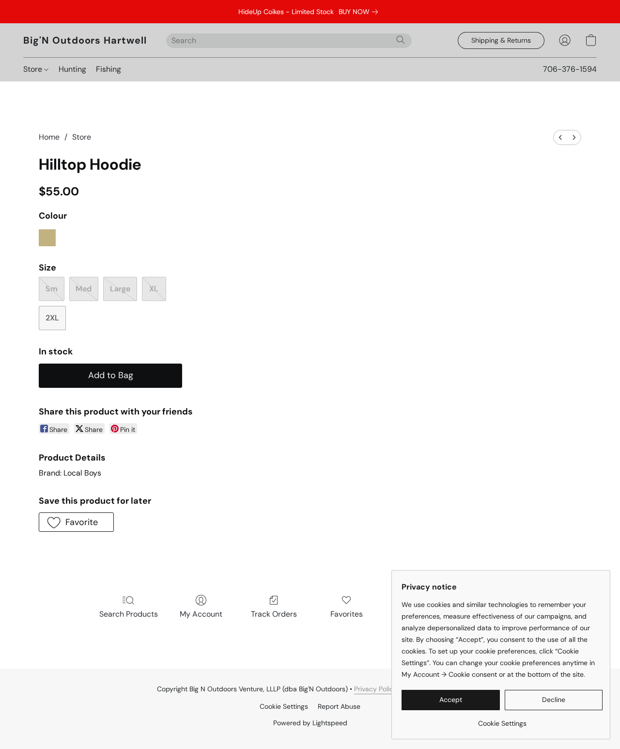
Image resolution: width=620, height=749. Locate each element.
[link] (360, 11)
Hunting (72, 69)
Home (49, 137)
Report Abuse (339, 706)
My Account (201, 614)
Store (33, 69)
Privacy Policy (375, 689)
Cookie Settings (284, 706)
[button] (85, 40)
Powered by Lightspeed (310, 722)
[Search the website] (400, 40)
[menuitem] (560, 137)
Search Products (128, 614)
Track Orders (274, 614)
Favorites (346, 614)
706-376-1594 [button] (570, 69)
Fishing (108, 69)
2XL (52, 318)
